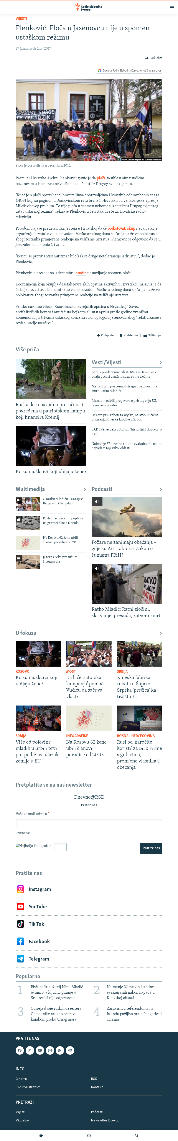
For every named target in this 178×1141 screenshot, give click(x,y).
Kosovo (23, 672)
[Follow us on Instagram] (50, 1050)
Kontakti (97, 1087)
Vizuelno (22, 1121)
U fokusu (26, 633)
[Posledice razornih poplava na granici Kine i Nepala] (28, 523)
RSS (94, 1079)
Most (71, 672)
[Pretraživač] (136, 1135)
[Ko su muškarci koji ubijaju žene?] (51, 446)
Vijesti (21, 19)
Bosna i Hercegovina (136, 736)
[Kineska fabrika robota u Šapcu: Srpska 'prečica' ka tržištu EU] (139, 654)
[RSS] (60, 1050)
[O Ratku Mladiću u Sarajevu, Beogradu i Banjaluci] (28, 504)
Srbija (122, 672)
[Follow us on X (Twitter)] (30, 1050)
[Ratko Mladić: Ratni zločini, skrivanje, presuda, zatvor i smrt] (127, 584)
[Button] (154, 58)
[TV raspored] (70, 1050)
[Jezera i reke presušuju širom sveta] (28, 562)
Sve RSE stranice (28, 1087)
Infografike (77, 736)
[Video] (41, 1135)
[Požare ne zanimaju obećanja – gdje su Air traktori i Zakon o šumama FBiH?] (127, 517)
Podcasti (102, 489)
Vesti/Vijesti (107, 363)
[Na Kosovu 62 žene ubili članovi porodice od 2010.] (28, 543)
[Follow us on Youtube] (40, 1050)
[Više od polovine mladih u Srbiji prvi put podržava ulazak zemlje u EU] (38, 718)
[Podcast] (89, 1135)
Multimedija (30, 489)
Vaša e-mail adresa (32, 814)
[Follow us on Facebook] (20, 1050)
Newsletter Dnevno (105, 1121)
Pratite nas (151, 848)
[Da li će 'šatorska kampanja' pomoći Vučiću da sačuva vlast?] (89, 654)
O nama (21, 1079)
